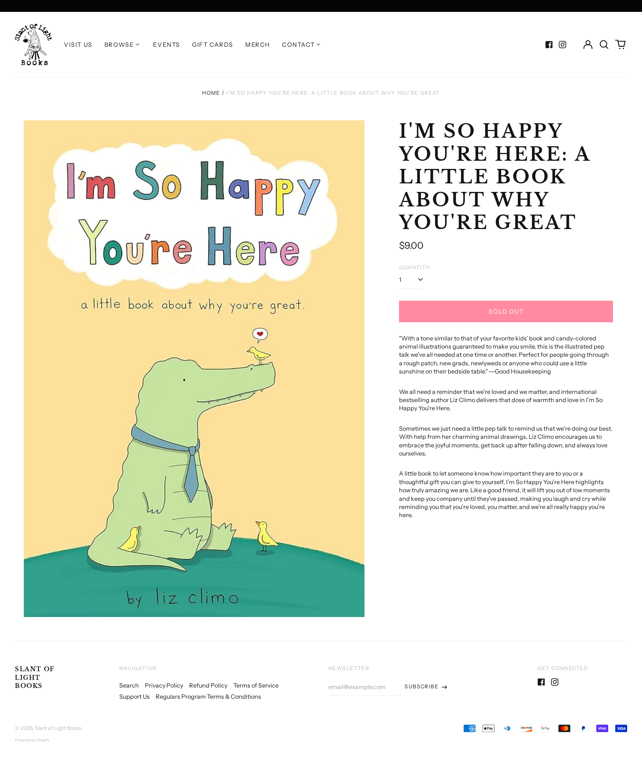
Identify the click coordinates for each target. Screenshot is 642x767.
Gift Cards (212, 44)
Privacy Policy (164, 685)
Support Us (134, 696)
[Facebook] (549, 44)
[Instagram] (562, 44)
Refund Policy (208, 685)
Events (166, 44)
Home (211, 92)
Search (129, 685)
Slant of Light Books (35, 677)
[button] (604, 44)
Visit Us (78, 44)
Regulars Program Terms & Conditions (208, 696)
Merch (257, 44)
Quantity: (415, 267)
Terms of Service (256, 685)
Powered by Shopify (32, 740)
